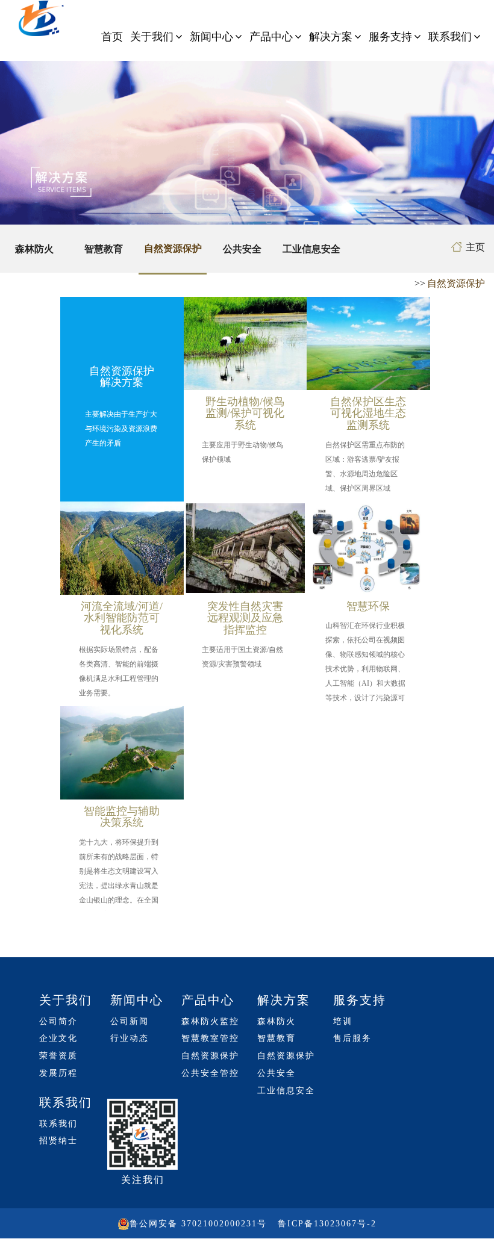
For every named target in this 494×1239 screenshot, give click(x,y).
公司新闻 (129, 1021)
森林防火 (34, 249)
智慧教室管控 (210, 1038)
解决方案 (330, 37)
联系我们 (450, 37)
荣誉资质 (58, 1055)
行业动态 (129, 1038)
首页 (112, 37)
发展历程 (58, 1073)
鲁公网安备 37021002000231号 (198, 1223)
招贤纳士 (58, 1140)
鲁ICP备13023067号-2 (327, 1223)
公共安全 (242, 249)
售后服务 (352, 1038)
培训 (342, 1021)
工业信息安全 (311, 249)
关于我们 (152, 37)
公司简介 (58, 1021)
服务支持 (390, 37)
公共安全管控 (210, 1073)
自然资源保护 (173, 248)
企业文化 (58, 1038)
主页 (475, 247)
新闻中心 (211, 37)
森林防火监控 (210, 1021)
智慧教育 (103, 249)
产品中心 (271, 37)
